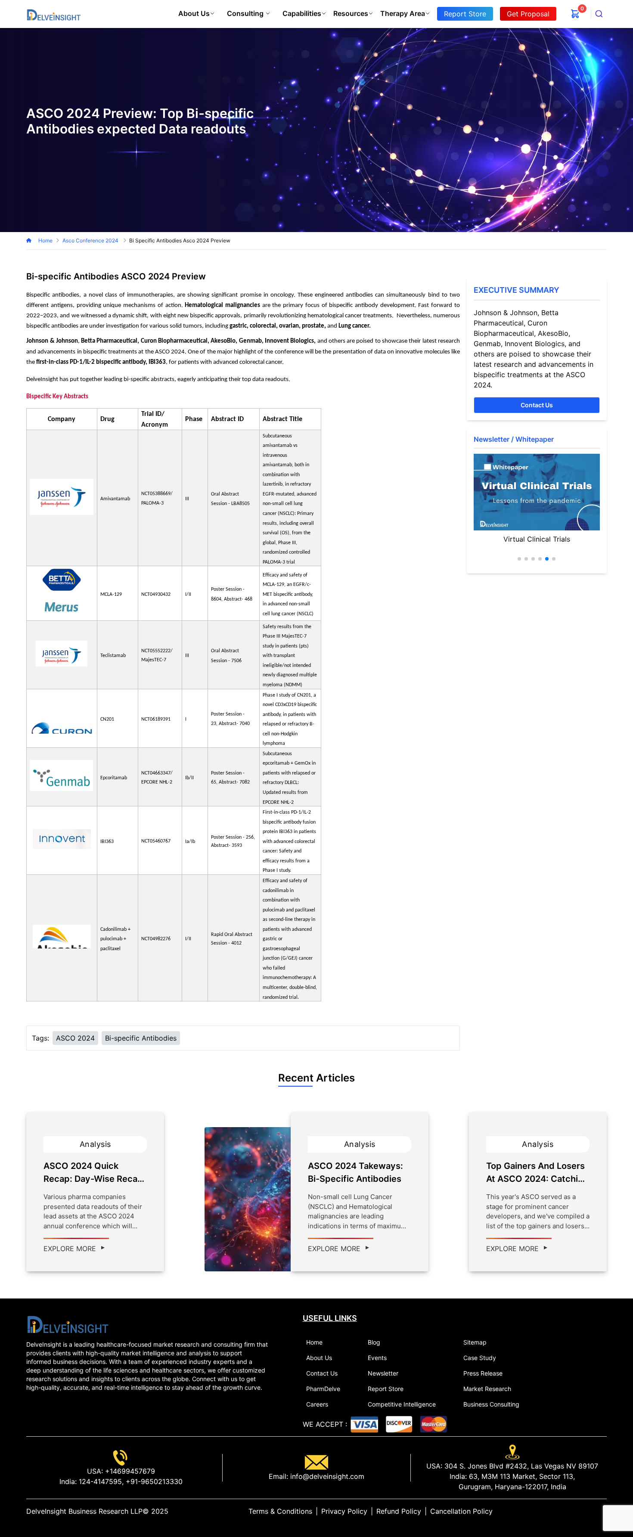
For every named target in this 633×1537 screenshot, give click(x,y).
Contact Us (537, 405)
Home (45, 240)
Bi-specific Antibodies (141, 1038)
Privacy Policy (344, 1511)
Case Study (479, 1357)
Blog (374, 1342)
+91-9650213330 (153, 1481)
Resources (350, 13)
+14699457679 (129, 1471)
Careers (317, 1404)
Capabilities (301, 13)
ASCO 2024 (75, 1038)
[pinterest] (596, 1511)
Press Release (483, 1373)
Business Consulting (491, 1404)
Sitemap (475, 1342)
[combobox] (599, 13)
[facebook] (589, 1511)
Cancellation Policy (461, 1511)
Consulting (245, 13)
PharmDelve (323, 1388)
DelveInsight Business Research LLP (84, 1511)
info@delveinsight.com (326, 1476)
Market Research (487, 1388)
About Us (194, 13)
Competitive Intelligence (402, 1404)
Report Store (385, 1388)
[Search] (599, 13)
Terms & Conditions (280, 1511)
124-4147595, (100, 1481)
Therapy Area (402, 13)
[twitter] (582, 1511)
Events (377, 1357)
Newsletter (383, 1373)
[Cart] (575, 14)
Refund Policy (398, 1511)
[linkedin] (575, 1511)
